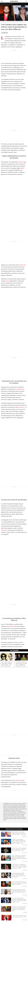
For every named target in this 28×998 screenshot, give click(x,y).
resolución (22, 265)
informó (20, 162)
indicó (22, 168)
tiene (7, 281)
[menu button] (2, 1)
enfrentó (4, 530)
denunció (10, 626)
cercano (21, 407)
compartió (19, 389)
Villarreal (18, 780)
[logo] (14, 1)
